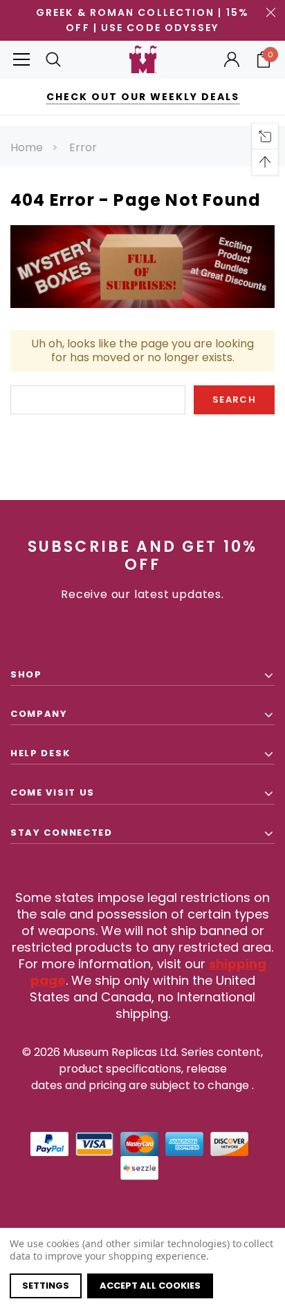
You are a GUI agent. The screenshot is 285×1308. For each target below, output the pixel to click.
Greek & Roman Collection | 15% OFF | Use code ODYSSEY (142, 20)
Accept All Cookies (150, 1285)
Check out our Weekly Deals (142, 97)
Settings (45, 1285)
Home (26, 147)
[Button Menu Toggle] (21, 60)
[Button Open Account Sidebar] (231, 59)
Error (83, 147)
